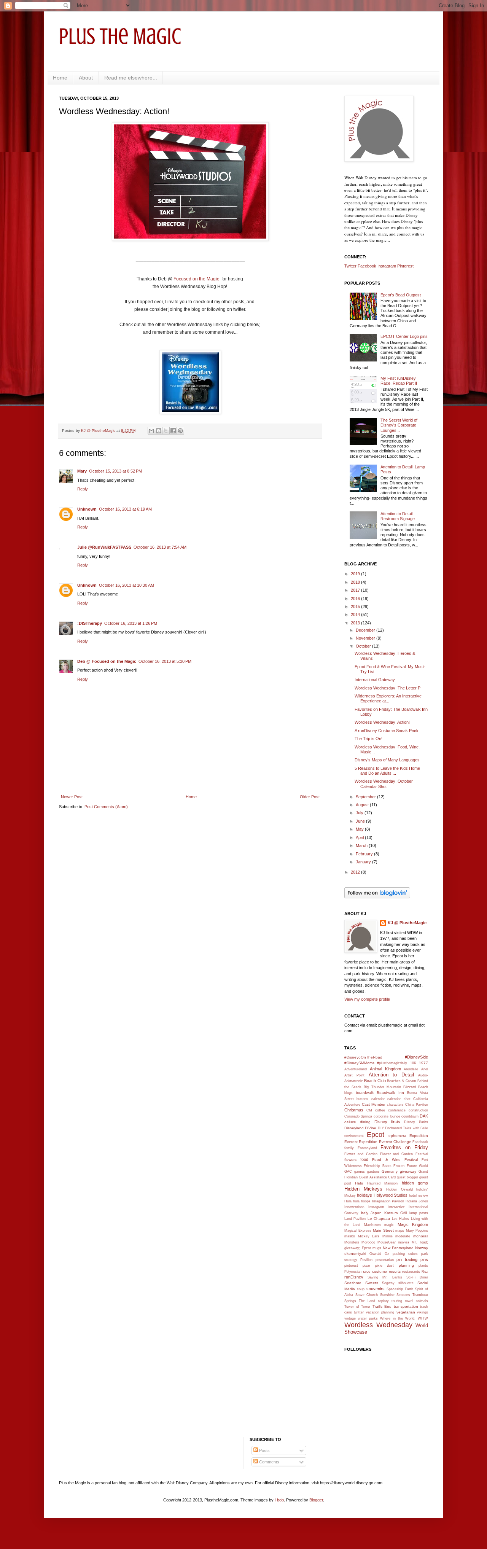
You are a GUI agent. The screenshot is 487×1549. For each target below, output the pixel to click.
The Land (367, 1301)
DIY (381, 1128)
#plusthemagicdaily (392, 1063)
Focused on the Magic (196, 279)
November (366, 638)
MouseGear (386, 1242)
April (360, 837)
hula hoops (362, 1201)
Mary (82, 471)
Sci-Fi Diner (417, 1277)
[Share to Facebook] (173, 431)
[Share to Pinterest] (180, 431)
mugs (376, 1248)
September (366, 796)
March (362, 845)
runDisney (353, 1277)
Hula (348, 1201)
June (361, 821)
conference (397, 1110)
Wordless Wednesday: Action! (382, 722)
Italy (364, 1213)
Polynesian (352, 1272)
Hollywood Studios (390, 1195)
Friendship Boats (377, 1166)
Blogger (316, 1500)
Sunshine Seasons (395, 1295)
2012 (356, 872)
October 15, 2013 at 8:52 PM (115, 471)
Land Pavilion (355, 1219)
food (364, 1159)
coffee (380, 1110)
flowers (350, 1159)
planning (406, 1265)
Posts (264, 1450)
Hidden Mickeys (363, 1189)
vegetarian (405, 1312)
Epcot (375, 1134)
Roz (425, 1272)
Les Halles (400, 1219)
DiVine (370, 1128)
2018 (356, 582)
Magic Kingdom (413, 1224)
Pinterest (405, 266)
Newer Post (72, 796)
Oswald (375, 1254)
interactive (396, 1207)
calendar (378, 1099)
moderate (402, 1236)
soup (360, 1289)
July (360, 812)
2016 (356, 598)
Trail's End (382, 1306)
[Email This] (151, 431)
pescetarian (385, 1260)
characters (395, 1104)
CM (369, 1110)
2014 (356, 614)
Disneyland (354, 1128)
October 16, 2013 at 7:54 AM (160, 547)
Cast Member (373, 1104)
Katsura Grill (395, 1213)
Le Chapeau (379, 1218)
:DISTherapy (89, 623)
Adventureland (355, 1069)
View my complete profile (367, 999)
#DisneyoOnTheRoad (363, 1057)
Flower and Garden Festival (404, 1154)
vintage (350, 1318)
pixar (366, 1265)
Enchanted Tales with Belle (406, 1128)
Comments (268, 1462)
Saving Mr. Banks (385, 1277)
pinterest (351, 1265)
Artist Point (354, 1075)
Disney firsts (387, 1121)
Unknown (87, 509)
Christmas (353, 1110)
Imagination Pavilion (388, 1201)
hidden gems (415, 1183)
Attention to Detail (391, 1075)
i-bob (279, 1500)
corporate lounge (387, 1116)
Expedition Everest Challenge (385, 1142)
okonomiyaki (355, 1253)
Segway (388, 1283)
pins (424, 1259)
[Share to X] (166, 431)
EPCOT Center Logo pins (404, 336)
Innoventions (354, 1207)
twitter (359, 1312)
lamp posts (418, 1213)
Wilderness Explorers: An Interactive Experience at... (388, 698)
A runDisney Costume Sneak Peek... (388, 730)
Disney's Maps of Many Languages (387, 760)
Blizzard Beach (415, 1087)
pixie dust (384, 1265)
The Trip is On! (368, 738)
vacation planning (380, 1312)
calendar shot (398, 1099)
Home (60, 78)
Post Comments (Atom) (106, 806)
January (364, 862)
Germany (390, 1171)
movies (403, 1242)
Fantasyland (367, 1148)
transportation (406, 1306)
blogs (348, 1093)
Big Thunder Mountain (382, 1087)
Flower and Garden (360, 1154)
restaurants (411, 1272)
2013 (356, 623)
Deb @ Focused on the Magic (106, 661)
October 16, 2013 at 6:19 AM (125, 509)
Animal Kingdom (385, 1069)
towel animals (416, 1301)
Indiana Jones (417, 1201)
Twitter (350, 266)
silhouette (406, 1283)
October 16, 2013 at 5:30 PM (164, 661)
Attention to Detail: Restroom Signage (397, 516)
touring (397, 1301)
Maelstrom (372, 1225)
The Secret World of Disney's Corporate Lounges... (398, 425)
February (365, 854)
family (349, 1148)
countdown (410, 1116)
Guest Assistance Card (377, 1177)
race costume (375, 1271)
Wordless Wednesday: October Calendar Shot (384, 783)
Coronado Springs (358, 1116)
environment (354, 1136)
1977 (423, 1063)
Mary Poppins (417, 1230)
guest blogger (407, 1177)
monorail (420, 1236)
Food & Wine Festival (395, 1159)
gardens (373, 1171)
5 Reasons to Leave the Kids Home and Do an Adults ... (387, 770)
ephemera (397, 1135)
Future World (417, 1166)
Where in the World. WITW (404, 1318)
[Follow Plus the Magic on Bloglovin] (377, 897)
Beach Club (374, 1080)
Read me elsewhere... (130, 78)
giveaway (408, 1171)
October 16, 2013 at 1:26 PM (130, 623)
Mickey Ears (369, 1236)
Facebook (367, 266)
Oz (387, 1254)
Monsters (351, 1242)
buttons (362, 1099)
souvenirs (375, 1288)
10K (413, 1063)
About (86, 78)
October (364, 646)
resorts (395, 1271)
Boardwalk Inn (390, 1093)
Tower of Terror (357, 1307)
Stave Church (366, 1295)
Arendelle (411, 1069)
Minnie (387, 1236)
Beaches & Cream (401, 1081)
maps (399, 1230)
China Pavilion (416, 1104)
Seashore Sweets (361, 1283)
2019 (356, 574)
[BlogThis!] (158, 431)
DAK (424, 1116)
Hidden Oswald (399, 1189)
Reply (82, 489)
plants (423, 1265)
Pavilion (366, 1260)
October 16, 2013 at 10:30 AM (126, 585)
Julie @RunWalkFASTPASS (104, 547)
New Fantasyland (398, 1248)
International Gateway (375, 679)
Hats (359, 1183)
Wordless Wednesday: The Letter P (387, 688)
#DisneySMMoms (359, 1063)
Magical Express (357, 1230)
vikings (422, 1312)
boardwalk (365, 1093)
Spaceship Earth (400, 1289)
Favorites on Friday (404, 1147)
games (359, 1171)
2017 (356, 590)
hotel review (418, 1195)
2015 (356, 606)
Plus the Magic (120, 36)
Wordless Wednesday (378, 1325)
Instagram (386, 266)
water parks (368, 1318)
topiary (383, 1301)
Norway (421, 1248)
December (366, 630)
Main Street (383, 1230)
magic (389, 1225)
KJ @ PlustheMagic (407, 922)
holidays (364, 1195)
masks (349, 1236)
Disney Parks (416, 1122)
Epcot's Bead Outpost (400, 295)
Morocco (368, 1242)
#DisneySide (416, 1057)
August (363, 804)
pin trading (406, 1259)
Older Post (310, 796)
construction (418, 1110)
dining (365, 1122)
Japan (376, 1213)
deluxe (350, 1122)
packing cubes (405, 1254)
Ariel (424, 1069)
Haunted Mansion (382, 1183)
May (360, 829)
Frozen (398, 1166)
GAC (348, 1171)
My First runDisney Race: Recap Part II (398, 380)
